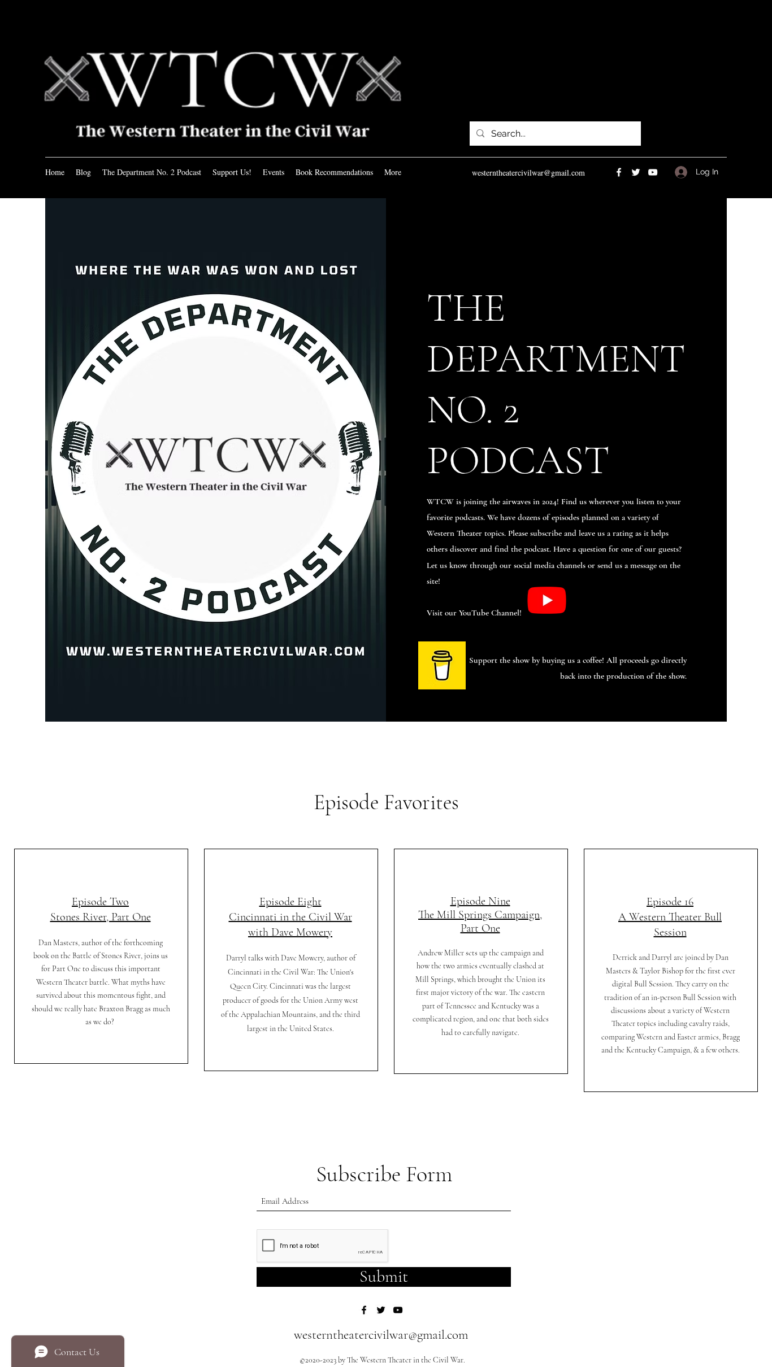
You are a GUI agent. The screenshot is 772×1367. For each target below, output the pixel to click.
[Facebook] (618, 172)
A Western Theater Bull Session (670, 917)
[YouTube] (652, 172)
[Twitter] (635, 172)
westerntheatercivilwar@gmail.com (528, 172)
